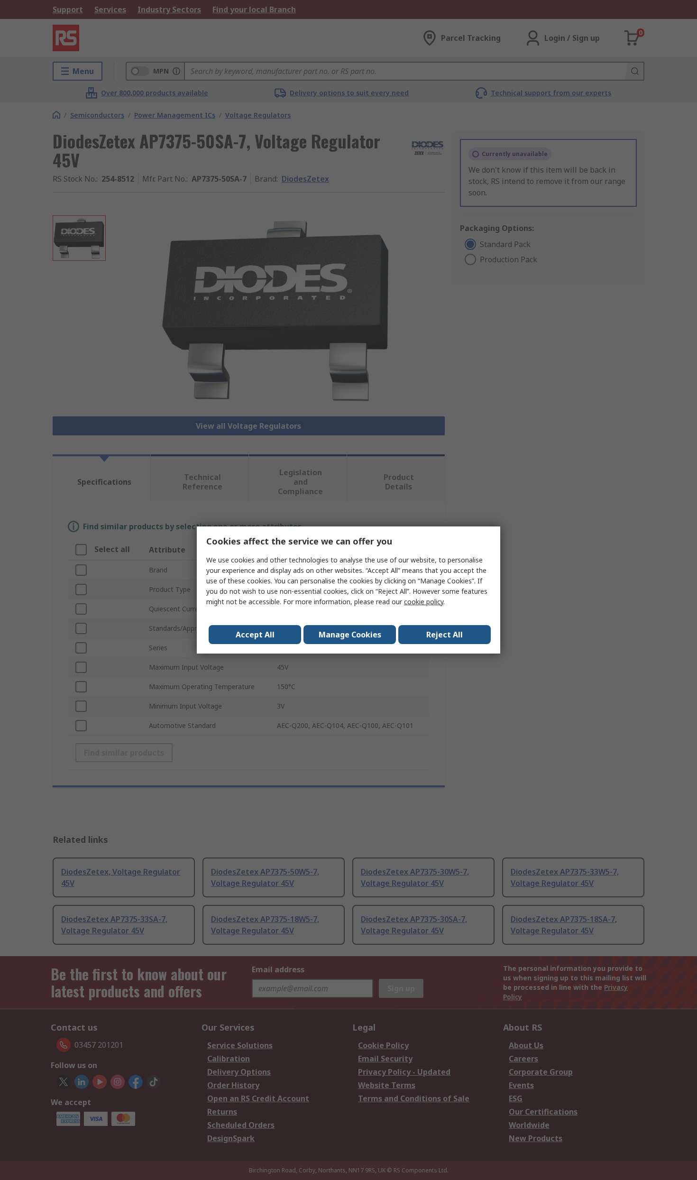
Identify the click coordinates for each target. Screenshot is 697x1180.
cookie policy (423, 601)
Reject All (444, 634)
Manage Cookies (350, 634)
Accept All (255, 634)
